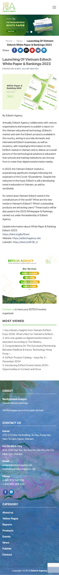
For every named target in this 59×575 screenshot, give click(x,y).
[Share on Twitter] (20, 50)
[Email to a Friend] (26, 50)
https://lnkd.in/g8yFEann (16, 234)
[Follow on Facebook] (5, 492)
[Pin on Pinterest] (32, 50)
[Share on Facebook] (14, 50)
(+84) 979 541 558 (13, 480)
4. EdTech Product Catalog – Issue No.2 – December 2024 (24, 359)
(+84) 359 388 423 (13, 484)
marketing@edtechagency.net (18, 468)
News (20, 40)
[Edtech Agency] (9, 7)
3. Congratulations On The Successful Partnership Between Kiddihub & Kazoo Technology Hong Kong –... (29, 349)
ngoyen (34, 69)
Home (9, 40)
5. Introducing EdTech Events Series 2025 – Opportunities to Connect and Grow (25, 367)
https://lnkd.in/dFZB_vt (25, 242)
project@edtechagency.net (17, 465)
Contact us (8, 309)
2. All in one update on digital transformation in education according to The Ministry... (27, 339)
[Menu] (54, 7)
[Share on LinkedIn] (44, 50)
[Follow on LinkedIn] (11, 492)
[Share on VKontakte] (38, 50)
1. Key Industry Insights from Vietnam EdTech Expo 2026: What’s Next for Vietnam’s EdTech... (28, 332)
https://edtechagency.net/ (26, 238)
